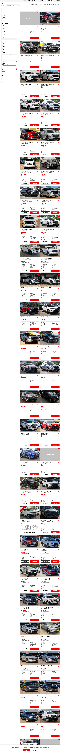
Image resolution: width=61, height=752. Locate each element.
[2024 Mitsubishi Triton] (50, 250)
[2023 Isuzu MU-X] (30, 599)
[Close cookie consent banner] (59, 746)
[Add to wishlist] (37, 26)
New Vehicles (33, 4)
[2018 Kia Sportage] (30, 628)
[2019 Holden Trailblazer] (50, 716)
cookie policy (43, 748)
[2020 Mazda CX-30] (50, 687)
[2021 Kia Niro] (30, 687)
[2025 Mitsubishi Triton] (30, 163)
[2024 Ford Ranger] (30, 250)
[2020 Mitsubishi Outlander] (50, 483)
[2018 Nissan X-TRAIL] (30, 716)
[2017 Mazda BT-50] (30, 570)
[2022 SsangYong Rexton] (50, 512)
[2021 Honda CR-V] (50, 570)
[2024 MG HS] (50, 541)
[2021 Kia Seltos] (30, 541)
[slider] (2, 65)
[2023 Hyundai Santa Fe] (50, 658)
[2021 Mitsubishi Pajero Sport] (30, 396)
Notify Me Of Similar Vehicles (29, 532)
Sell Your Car (53, 4)
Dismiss (34, 750)
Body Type (3, 59)
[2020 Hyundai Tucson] (30, 18)
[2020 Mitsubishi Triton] (30, 512)
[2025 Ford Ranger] (30, 425)
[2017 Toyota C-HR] (50, 628)
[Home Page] (2, 4)
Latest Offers (46, 4)
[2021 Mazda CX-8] (30, 658)
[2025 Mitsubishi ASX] (30, 309)
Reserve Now (34, 38)
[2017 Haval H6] (50, 18)
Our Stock (40, 4)
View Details (25, 38)
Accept (27, 750)
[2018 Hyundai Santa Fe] (30, 47)
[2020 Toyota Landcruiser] (50, 599)
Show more (9, 54)
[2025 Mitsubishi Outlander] (50, 47)
